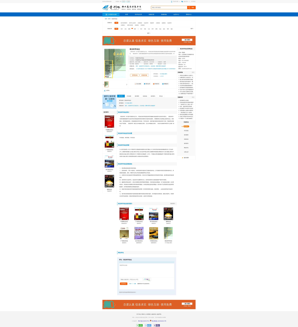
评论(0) (161, 96)
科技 (145, 28)
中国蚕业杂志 (153, 241)
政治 (164, 28)
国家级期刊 (109, 131)
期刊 (137, 66)
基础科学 (152, 23)
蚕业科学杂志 (168, 241)
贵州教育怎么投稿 (184, 100)
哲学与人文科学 (132, 23)
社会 (160, 28)
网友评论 (186, 147)
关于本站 (139, 314)
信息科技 (164, 23)
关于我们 (193, 1)
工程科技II (140, 23)
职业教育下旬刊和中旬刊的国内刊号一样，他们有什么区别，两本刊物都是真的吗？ (186, 108)
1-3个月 (162, 76)
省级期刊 (109, 151)
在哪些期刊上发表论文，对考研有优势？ (186, 77)
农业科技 (137, 25)
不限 (116, 22)
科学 (153, 28)
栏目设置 (129, 96)
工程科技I (143, 25)
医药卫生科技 (130, 25)
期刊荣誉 (137, 96)
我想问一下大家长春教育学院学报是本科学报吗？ (186, 118)
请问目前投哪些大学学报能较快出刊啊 (186, 114)
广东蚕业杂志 (124, 241)
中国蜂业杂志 (109, 129)
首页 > (106, 18)
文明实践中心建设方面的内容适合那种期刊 (186, 110)
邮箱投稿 (144, 75)
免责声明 (159, 314)
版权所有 (154, 314)
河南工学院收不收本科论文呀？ (186, 116)
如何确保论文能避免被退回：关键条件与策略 (186, 87)
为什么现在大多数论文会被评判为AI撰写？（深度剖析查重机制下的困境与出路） (186, 91)
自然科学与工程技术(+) (144, 66)
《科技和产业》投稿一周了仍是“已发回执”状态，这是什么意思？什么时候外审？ (186, 104)
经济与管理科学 (124, 23)
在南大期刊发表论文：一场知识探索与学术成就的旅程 (186, 83)
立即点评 (186, 152)
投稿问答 (151, 14)
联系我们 (149, 314)
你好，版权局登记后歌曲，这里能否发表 (186, 106)
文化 (125, 28)
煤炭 (172, 28)
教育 (135, 28)
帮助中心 (189, 14)
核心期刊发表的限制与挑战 (186, 79)
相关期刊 (153, 96)
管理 (168, 28)
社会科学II (146, 23)
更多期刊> (172, 203)
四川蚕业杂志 (109, 169)
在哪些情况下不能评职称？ (186, 93)
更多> (193, 72)
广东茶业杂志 (109, 149)
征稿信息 (145, 96)
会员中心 (176, 14)
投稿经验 (164, 14)
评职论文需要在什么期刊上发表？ (186, 75)
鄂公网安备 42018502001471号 (159, 321)
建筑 (129, 28)
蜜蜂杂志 (109, 189)
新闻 (156, 28)
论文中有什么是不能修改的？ (186, 89)
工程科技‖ (158, 23)
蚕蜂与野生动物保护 (161, 66)
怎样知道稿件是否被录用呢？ (186, 102)
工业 (149, 28)
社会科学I (169, 23)
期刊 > (110, 18)
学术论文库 (138, 14)
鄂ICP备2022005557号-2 (144, 321)
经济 (122, 28)
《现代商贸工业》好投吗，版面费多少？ (186, 112)
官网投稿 (135, 75)
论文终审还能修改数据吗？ (186, 85)
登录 (124, 1)
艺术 (141, 28)
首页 (126, 14)
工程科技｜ (123, 25)
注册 (128, 1)
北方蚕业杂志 (139, 241)
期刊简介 (121, 96)
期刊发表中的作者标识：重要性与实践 (186, 81)
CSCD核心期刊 (163, 73)
